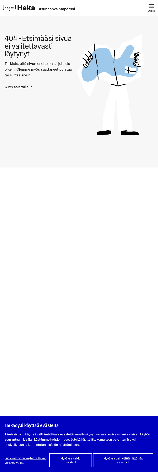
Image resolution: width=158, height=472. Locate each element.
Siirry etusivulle (16, 87)
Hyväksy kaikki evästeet (71, 460)
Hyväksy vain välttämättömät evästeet (123, 460)
